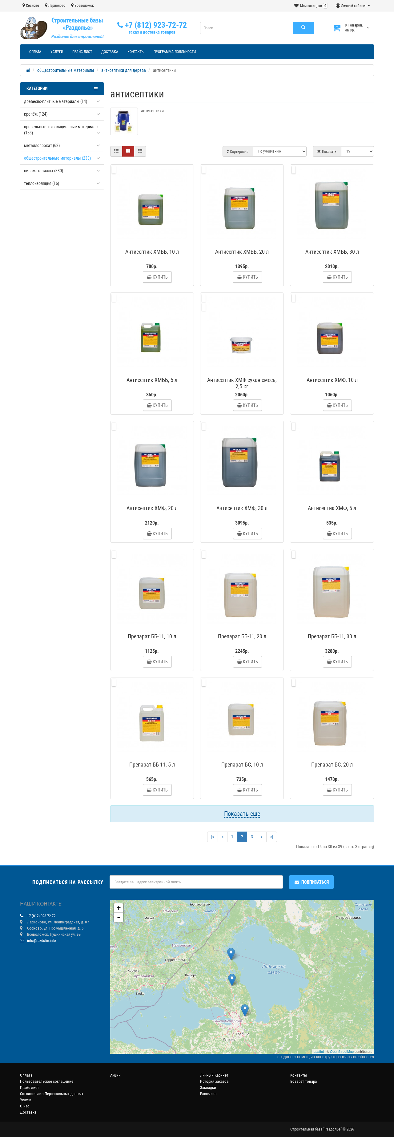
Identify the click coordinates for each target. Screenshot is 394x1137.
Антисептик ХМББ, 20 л (242, 251)
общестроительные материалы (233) (57, 158)
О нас (24, 1106)
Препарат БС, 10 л (242, 764)
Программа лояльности (175, 52)
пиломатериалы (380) (43, 170)
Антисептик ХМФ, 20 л (152, 508)
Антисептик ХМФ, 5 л (332, 508)
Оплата (35, 52)
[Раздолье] (231, 954)
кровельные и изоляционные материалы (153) (61, 129)
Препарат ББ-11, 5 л (152, 764)
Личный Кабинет (214, 1075)
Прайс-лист (82, 52)
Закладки (208, 1087)
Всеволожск (84, 5)
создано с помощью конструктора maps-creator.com (325, 1056)
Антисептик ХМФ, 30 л (241, 508)
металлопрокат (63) (42, 145)
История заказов (214, 1081)
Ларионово (56, 5)
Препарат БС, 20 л (332, 764)
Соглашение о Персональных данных (51, 1093)
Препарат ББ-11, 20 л (242, 636)
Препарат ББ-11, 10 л (152, 636)
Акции (115, 1075)
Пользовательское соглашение (46, 1081)
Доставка (109, 52)
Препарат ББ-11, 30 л (332, 636)
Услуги (56, 52)
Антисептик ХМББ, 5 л (152, 380)
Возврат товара (303, 1081)
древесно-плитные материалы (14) (55, 101)
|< (212, 836)
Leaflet (319, 1051)
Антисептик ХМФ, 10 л (332, 380)
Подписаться (315, 882)
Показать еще (242, 813)
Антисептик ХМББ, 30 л (332, 251)
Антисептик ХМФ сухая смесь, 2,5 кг (242, 383)
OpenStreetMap (342, 1051)
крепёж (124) (35, 114)
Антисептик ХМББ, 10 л (152, 251)
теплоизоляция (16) (41, 183)
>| (271, 836)
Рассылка (208, 1093)
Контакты (135, 52)
